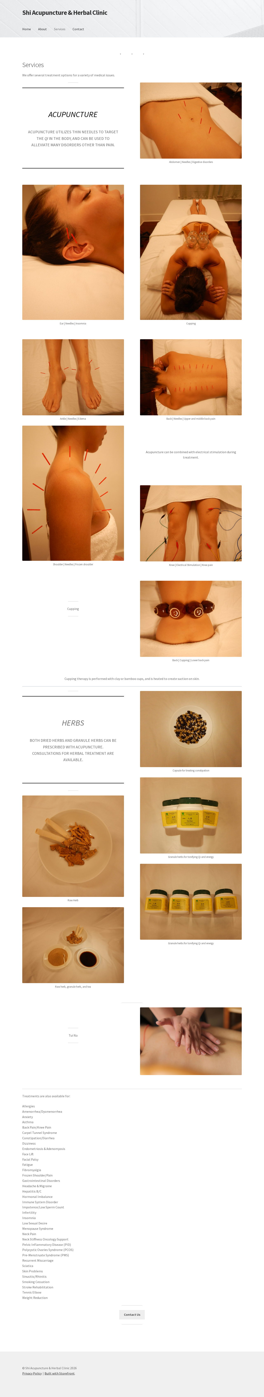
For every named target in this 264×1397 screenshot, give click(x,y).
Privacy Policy (32, 1373)
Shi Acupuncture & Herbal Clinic (64, 12)
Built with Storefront (60, 1373)
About (42, 29)
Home (26, 29)
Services (59, 29)
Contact (78, 29)
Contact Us (132, 1314)
